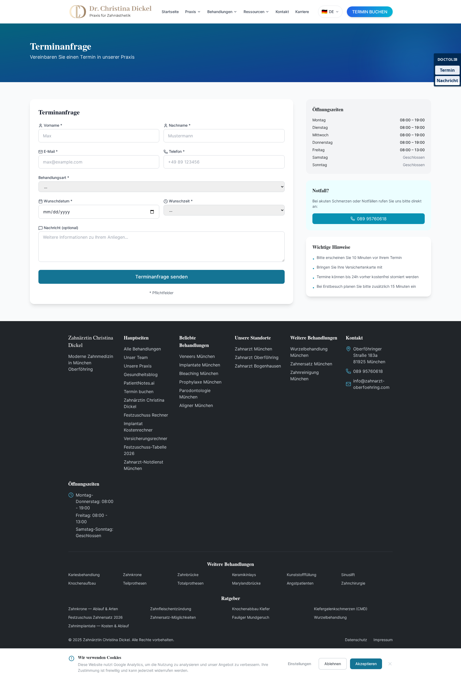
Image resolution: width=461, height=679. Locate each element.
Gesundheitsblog (141, 374)
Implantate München (199, 365)
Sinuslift (348, 574)
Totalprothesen (190, 583)
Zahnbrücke (187, 574)
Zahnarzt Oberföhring (257, 357)
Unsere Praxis (138, 366)
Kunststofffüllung (301, 574)
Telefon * (177, 151)
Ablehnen (332, 663)
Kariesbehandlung (84, 574)
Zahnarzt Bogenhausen (258, 366)
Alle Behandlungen (142, 349)
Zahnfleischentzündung (170, 608)
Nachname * (179, 125)
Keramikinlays (244, 574)
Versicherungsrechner (145, 438)
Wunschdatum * (58, 201)
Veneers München (197, 356)
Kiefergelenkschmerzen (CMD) (340, 608)
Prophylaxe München (200, 382)
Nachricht (447, 80)
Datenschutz (356, 639)
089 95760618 (372, 218)
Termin (447, 70)
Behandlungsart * (53, 177)
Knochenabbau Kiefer (251, 608)
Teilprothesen (134, 583)
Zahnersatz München (311, 363)
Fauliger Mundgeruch (250, 617)
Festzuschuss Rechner (146, 415)
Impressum (383, 639)
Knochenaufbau (82, 583)
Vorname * (53, 125)
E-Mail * (51, 151)
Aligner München (196, 405)
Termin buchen (138, 391)
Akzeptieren (366, 663)
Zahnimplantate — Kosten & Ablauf (98, 626)
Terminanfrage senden (161, 276)
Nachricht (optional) (61, 227)
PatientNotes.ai (139, 383)
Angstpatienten (300, 583)
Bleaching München (198, 373)
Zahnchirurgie (353, 583)
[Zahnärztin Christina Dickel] (110, 11)
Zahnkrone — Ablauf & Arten (93, 608)
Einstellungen (299, 663)
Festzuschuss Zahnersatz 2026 (95, 617)
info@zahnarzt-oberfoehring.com (371, 384)
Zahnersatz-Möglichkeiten (173, 617)
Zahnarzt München (253, 349)
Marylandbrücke (246, 583)
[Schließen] (390, 663)
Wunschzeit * (181, 201)
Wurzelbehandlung (330, 617)
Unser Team (136, 357)
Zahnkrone (132, 574)
